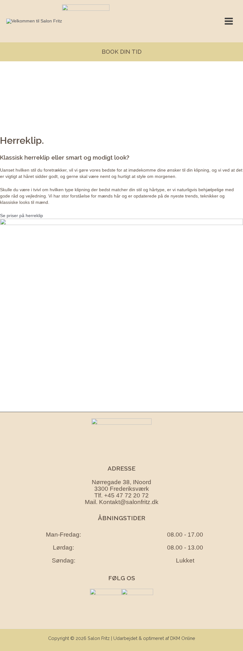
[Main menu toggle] (229, 21)
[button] (121, 52)
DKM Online (182, 638)
